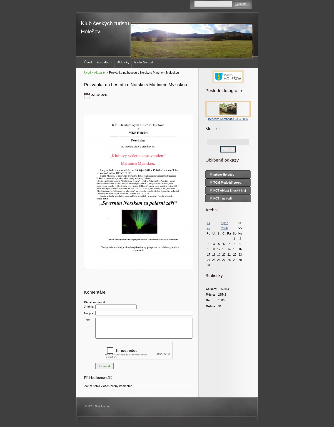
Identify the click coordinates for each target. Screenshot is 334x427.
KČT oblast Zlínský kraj (229, 190)
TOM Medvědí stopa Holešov (227, 183)
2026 (224, 228)
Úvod (88, 62)
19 (218, 254)
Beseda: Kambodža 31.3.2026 (228, 119)
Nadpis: (89, 313)
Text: (87, 320)
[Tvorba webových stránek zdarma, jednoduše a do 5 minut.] (108, 406)
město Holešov (223, 174)
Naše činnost (143, 62)
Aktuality (123, 62)
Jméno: (89, 306)
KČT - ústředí (222, 198)
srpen (224, 223)
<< (208, 223)
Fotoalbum (104, 62)
